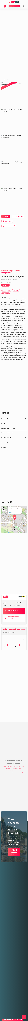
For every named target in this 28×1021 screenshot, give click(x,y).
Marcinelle (19, 770)
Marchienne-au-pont (11, 770)
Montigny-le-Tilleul (17, 768)
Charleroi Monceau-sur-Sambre (10, 766)
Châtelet (15, 772)
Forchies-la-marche (7, 772)
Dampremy (9, 768)
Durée (16, 643)
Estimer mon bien (14, 6)
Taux (4, 643)
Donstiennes (14, 774)
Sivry (20, 766)
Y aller (10, 512)
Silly (23, 766)
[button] (14, 516)
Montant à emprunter (8, 637)
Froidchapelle (21, 772)
